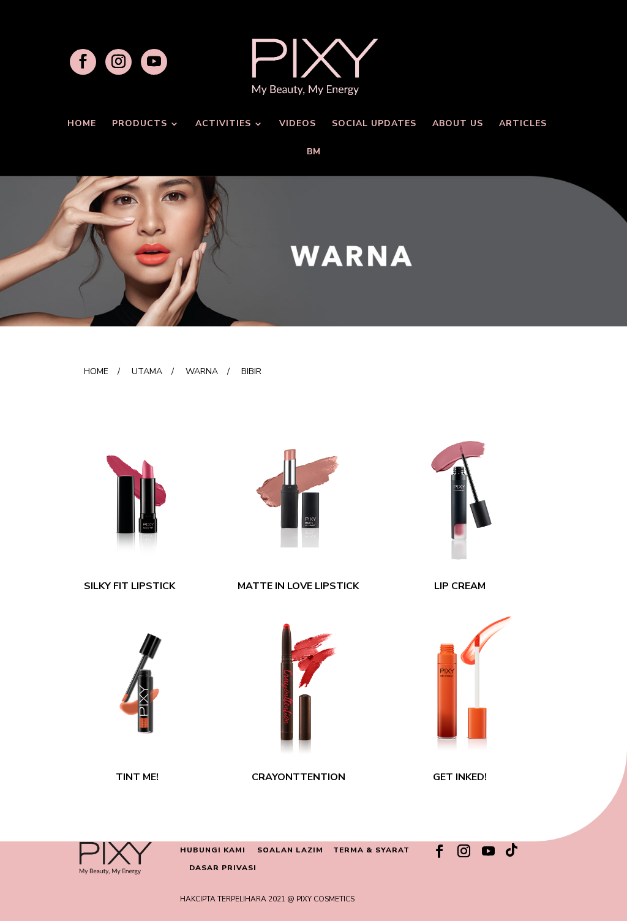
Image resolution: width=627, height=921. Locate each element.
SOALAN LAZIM (290, 850)
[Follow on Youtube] (488, 851)
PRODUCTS (139, 124)
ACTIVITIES (223, 124)
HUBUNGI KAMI (213, 850)
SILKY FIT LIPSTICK (129, 586)
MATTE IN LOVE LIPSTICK (298, 586)
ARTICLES (523, 124)
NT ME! (142, 777)
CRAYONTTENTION (298, 777)
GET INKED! (460, 777)
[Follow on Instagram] (463, 851)
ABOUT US (457, 124)
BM (314, 152)
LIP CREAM (460, 586)
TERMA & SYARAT (371, 850)
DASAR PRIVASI (223, 868)
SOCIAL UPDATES (374, 124)
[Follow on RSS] (512, 853)
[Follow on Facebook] (439, 851)
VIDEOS (297, 124)
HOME (81, 124)
